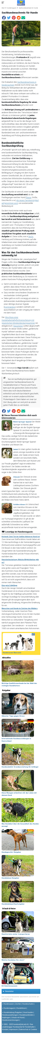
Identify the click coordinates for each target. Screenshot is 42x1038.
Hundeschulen (27, 1004)
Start (3, 8)
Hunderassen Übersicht (12, 653)
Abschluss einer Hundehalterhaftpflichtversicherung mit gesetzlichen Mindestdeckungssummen (18, 320)
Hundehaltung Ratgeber (13, 1012)
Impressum (13, 1029)
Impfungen (6, 1017)
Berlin (30, 236)
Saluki (15, 449)
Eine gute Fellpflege (9, 585)
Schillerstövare (19, 504)
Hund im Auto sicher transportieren (16, 934)
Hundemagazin (11, 8)
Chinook (16, 477)
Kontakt (5, 1029)
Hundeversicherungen (10, 1020)
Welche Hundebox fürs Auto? (13, 960)
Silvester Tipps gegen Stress (13, 716)
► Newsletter (8, 991)
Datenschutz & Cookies (28, 1029)
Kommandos (9, 307)
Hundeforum (21, 1008)
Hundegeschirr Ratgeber (11, 852)
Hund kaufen (28, 1012)
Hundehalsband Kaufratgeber (13, 904)
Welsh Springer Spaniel (22, 422)
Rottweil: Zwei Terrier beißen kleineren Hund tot (21, 537)
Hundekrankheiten (26, 1015)
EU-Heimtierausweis (9, 986)
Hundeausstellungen (10, 1015)
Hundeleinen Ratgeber (10, 878)
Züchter (18, 1004)
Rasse (28, 197)
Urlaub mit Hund (18, 1017)
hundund (16, 1024)
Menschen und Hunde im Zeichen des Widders (20, 608)
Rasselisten (18, 326)
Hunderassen (9, 1004)
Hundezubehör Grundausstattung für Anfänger (20, 767)
